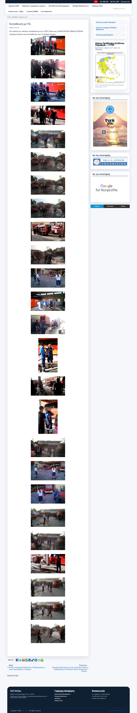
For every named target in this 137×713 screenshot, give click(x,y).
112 (96, 1)
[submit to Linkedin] (35, 660)
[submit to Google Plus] (23, 660)
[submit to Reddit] (39, 660)
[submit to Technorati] (42, 660)
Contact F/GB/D (32, 11)
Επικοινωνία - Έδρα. (16, 11)
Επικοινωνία (125, 1)
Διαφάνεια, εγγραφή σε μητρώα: (34, 6)
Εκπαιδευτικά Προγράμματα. (59, 6)
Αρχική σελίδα (14, 6)
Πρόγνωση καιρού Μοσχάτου (106, 22)
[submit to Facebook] (17, 660)
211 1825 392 (104, 1)
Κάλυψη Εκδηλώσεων (61, 696)
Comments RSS (122, 711)
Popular (97, 206)
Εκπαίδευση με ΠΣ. (20, 23)
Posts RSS (111, 711)
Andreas (17, 27)
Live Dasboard (46, 11)
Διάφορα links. (97, 6)
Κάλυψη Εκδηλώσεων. (81, 6)
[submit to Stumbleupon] (26, 660)
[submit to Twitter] (20, 660)
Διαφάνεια (57, 698)
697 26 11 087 (114, 1)
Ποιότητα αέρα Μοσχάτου (104, 35)
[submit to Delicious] (32, 660)
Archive (123, 206)
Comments (110, 206)
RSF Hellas (25, 711)
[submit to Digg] (29, 660)
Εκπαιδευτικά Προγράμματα (62, 694)
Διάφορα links (59, 700)
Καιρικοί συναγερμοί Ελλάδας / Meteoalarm (106, 28)
